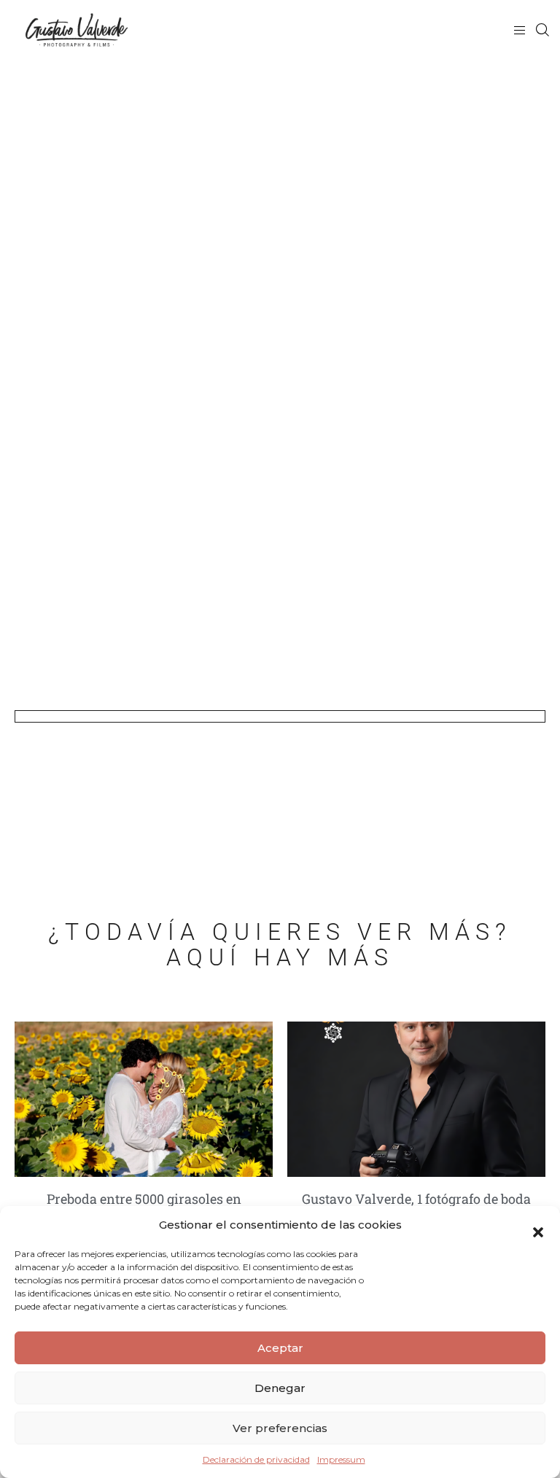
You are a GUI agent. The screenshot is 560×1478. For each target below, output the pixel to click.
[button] (538, 1225)
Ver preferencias (280, 1428)
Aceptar (280, 1348)
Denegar (280, 1388)
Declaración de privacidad (256, 1459)
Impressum (341, 1459)
